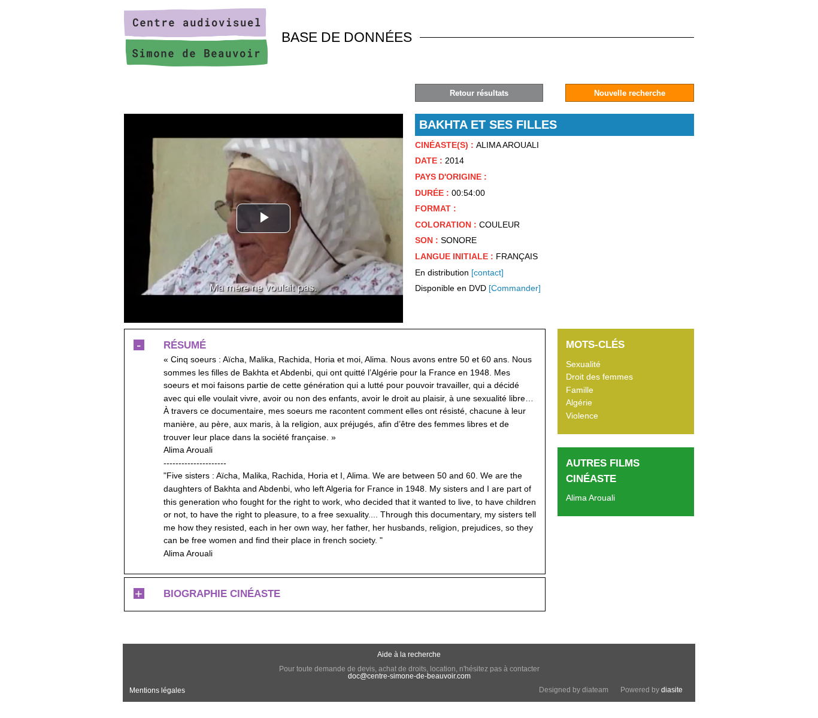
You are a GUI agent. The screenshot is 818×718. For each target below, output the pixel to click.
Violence (582, 415)
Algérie (579, 402)
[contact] (487, 272)
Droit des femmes (599, 376)
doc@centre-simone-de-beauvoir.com (409, 676)
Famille (579, 390)
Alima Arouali (590, 497)
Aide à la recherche (409, 654)
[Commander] (515, 288)
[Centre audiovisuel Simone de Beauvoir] (196, 63)
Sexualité (583, 364)
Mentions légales (157, 690)
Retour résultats (479, 93)
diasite (672, 689)
